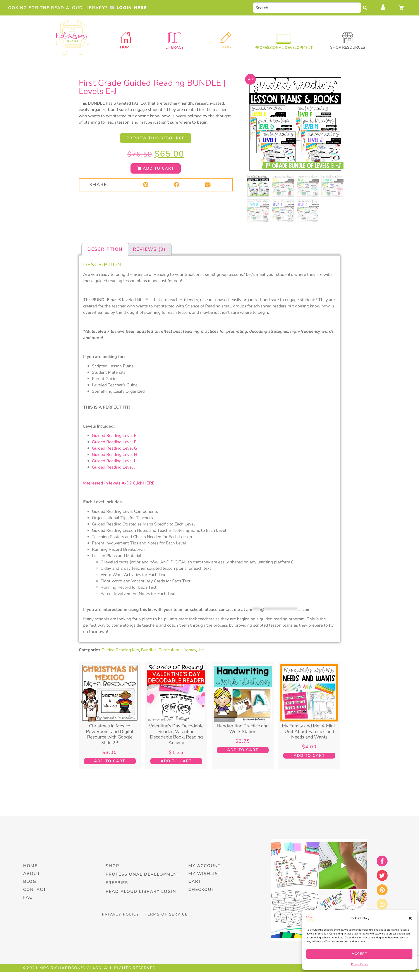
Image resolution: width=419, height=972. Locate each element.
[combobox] (307, 7)
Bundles (148, 650)
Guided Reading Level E (114, 435)
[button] (410, 918)
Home (126, 47)
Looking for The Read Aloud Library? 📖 (76, 8)
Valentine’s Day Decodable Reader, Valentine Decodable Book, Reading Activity (176, 734)
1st (201, 650)
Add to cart (109, 761)
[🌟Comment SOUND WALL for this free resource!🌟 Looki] (295, 865)
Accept (359, 954)
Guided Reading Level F (114, 442)
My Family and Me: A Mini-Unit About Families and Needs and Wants (309, 731)
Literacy (188, 650)
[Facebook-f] (382, 861)
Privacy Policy (359, 964)
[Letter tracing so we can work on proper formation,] (343, 865)
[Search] (366, 7)
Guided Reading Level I (113, 461)
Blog (226, 47)
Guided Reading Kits (120, 650)
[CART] (401, 7)
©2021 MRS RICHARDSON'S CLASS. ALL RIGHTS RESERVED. (90, 967)
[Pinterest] (382, 889)
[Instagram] (382, 904)
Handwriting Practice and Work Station (243, 729)
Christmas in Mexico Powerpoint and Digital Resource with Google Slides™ (109, 734)
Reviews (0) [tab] (149, 249)
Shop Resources (347, 47)
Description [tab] (105, 249)
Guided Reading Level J (113, 467)
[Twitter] (382, 875)
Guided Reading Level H (114, 454)
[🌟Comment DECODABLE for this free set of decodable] (295, 914)
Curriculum (168, 650)
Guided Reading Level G (114, 448)
